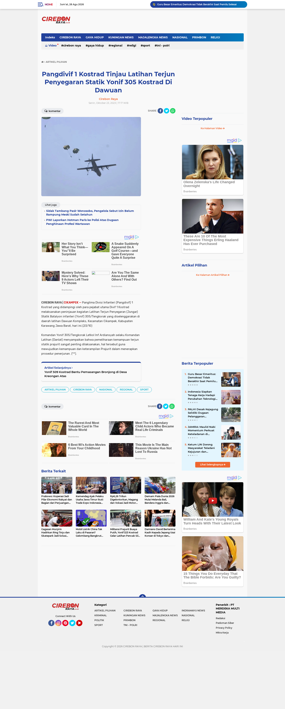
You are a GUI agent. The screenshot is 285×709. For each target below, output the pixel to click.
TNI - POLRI (163, 45)
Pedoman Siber (225, 622)
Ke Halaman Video (212, 128)
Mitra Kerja (222, 632)
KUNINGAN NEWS (121, 37)
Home (49, 4)
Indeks (50, 37)
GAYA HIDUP (95, 37)
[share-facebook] (160, 110)
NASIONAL (179, 37)
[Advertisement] (159, 175)
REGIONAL (116, 45)
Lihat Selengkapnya (212, 464)
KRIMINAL (100, 615)
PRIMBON (199, 37)
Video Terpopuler (197, 119)
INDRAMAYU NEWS (193, 610)
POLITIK (99, 620)
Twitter (74, 628)
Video (52, 45)
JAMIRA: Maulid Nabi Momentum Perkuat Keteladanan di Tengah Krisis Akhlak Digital (201, 430)
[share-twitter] (166, 110)
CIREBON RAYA (70, 37)
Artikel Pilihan (194, 265)
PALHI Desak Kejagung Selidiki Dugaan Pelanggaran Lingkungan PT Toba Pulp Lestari (203, 413)
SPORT (146, 45)
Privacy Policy (224, 627)
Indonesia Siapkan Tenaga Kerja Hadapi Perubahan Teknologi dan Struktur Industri (202, 395)
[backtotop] (142, 597)
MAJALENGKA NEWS (153, 37)
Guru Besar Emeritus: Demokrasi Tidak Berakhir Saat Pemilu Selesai (197, 4)
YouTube (82, 628)
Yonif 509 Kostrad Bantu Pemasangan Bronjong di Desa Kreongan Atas (85, 374)
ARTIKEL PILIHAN (55, 389)
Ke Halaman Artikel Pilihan (212, 274)
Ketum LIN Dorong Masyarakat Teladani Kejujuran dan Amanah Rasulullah (201, 448)
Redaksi (220, 618)
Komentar (54, 111)
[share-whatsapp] (172, 110)
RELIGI (215, 37)
